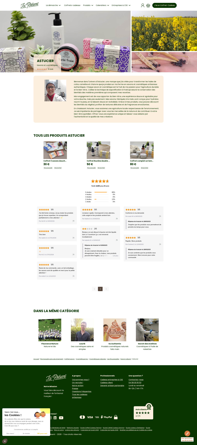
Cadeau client (106, 382)
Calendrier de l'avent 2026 (90, 430)
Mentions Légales (73, 428)
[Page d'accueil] (29, 5)
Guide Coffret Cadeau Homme (113, 428)
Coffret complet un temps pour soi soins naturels (142, 161)
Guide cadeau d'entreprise (135, 428)
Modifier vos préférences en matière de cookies (136, 430)
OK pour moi (42, 433)
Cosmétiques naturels (97, 359)
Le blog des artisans (72, 430)
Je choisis (26, 433)
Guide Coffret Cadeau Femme (90, 428)
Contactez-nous (136, 379)
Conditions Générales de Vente (54, 428)
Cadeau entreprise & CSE (111, 379)
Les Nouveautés (113, 359)
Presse (75, 388)
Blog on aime (59, 430)
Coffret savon (69, 359)
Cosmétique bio (82, 359)
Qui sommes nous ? (80, 379)
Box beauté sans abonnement (51, 359)
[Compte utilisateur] (142, 5)
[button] (5, 441)
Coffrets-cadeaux (72, 5)
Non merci (10, 433)
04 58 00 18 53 (135, 382)
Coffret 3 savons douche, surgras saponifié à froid (55, 161)
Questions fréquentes (81, 391)
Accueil (36, 359)
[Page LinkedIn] (55, 417)
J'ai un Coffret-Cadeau (164, 5)
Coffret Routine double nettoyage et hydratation (98, 161)
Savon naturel (126, 359)
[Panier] (148, 5)
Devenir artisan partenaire (112, 385)
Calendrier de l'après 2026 (109, 430)
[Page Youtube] (61, 417)
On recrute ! (77, 382)
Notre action (77, 385)
